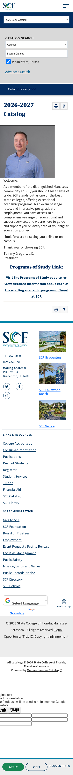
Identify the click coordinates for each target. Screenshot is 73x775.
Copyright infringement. (51, 636)
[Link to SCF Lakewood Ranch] (54, 373)
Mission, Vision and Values (21, 566)
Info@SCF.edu (12, 362)
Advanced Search (17, 71)
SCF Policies (11, 586)
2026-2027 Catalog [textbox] (15, 19)
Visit (36, 767)
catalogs (17, 662)
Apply (13, 767)
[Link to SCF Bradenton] (54, 341)
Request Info (59, 766)
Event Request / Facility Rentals (26, 546)
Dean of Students (15, 463)
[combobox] (36, 19)
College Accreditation (18, 443)
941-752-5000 (12, 356)
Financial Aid (12, 489)
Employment (12, 540)
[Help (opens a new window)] (64, 106)
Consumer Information (19, 450)
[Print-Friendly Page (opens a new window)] (56, 106)
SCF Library (11, 503)
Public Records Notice (19, 573)
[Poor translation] (14, 710)
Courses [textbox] (12, 44)
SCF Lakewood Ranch (50, 392)
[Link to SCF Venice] (54, 410)
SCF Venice (47, 426)
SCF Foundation (14, 526)
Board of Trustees (16, 533)
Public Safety (12, 559)
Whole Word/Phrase (25, 62)
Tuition (8, 483)
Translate (17, 613)
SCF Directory (13, 579)
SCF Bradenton (50, 357)
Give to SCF (11, 520)
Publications (12, 456)
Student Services (15, 476)
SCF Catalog (12, 496)
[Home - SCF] (18, 339)
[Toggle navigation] (66, 6)
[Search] (65, 53)
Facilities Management (19, 553)
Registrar (10, 470)
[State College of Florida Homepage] (9, 6)
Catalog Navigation (22, 89)
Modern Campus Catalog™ (44, 670)
